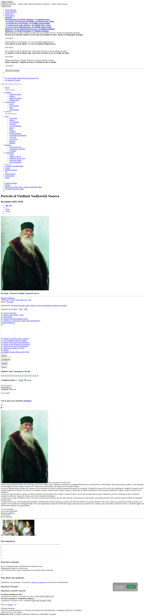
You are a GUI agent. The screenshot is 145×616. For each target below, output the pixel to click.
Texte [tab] (8, 209)
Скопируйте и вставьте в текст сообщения (16, 600)
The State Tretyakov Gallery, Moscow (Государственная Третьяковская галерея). (39, 305)
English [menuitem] (14, 78)
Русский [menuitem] (8, 78)
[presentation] (74, 213)
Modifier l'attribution (8, 298)
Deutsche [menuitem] (32, 78)
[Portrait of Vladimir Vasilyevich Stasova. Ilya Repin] (25, 290)
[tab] (8, 205)
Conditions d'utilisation (22, 614)
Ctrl (21, 309)
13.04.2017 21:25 (7, 389)
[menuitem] (37, 78)
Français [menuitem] (26, 78)
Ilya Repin (9, 302)
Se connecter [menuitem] (9, 80)
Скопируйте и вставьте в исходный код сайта (17, 596)
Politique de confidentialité (39, 614)
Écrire (21, 380)
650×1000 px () (23, 300)
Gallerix (10, 604)
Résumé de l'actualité (12, 70)
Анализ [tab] (8, 211)
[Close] (22, 84)
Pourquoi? (28, 401)
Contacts (19, 612)
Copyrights (52, 614)
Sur (14, 612)
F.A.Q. (10, 612)
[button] (10, 10)
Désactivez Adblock (7, 513)
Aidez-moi (4, 612)
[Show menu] (14, 2)
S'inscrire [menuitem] (17, 80)
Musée (10, 89)
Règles (11, 614)
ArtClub (10, 112)
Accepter (131, 586)
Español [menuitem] (20, 78)
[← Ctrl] (8, 323)
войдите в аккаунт (38, 582)
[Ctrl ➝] (15, 338)
